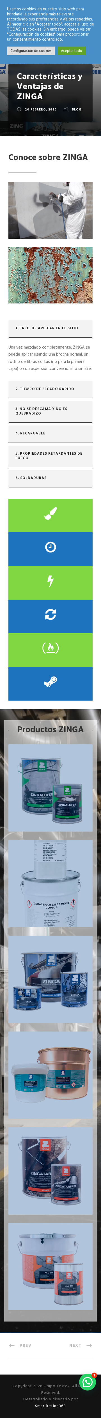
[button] (87, 1382)
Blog (76, 109)
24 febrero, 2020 (41, 109)
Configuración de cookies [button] (30, 51)
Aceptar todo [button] (71, 51)
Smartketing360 (50, 1406)
